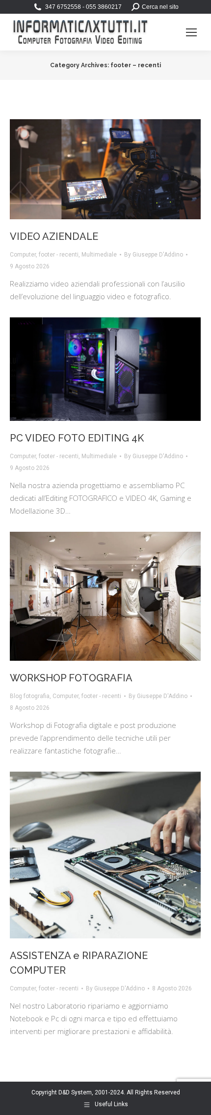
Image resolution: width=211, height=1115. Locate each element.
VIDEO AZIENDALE (54, 236)
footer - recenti (59, 254)
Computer (23, 254)
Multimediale (99, 254)
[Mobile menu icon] (191, 32)
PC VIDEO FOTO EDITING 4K (77, 438)
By (153, 254)
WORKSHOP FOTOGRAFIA (71, 678)
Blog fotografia (30, 696)
